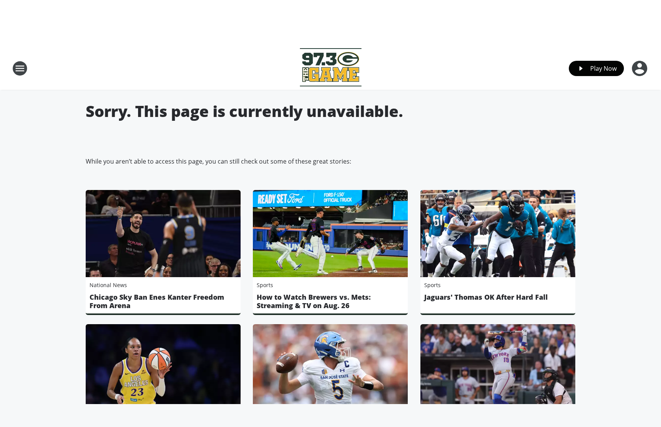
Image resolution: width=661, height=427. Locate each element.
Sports (265, 285)
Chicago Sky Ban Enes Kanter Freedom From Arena (157, 301)
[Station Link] (330, 68)
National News (108, 285)
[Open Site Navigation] (20, 68)
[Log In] (640, 68)
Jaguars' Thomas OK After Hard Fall (486, 297)
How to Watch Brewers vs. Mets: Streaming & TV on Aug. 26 (314, 301)
